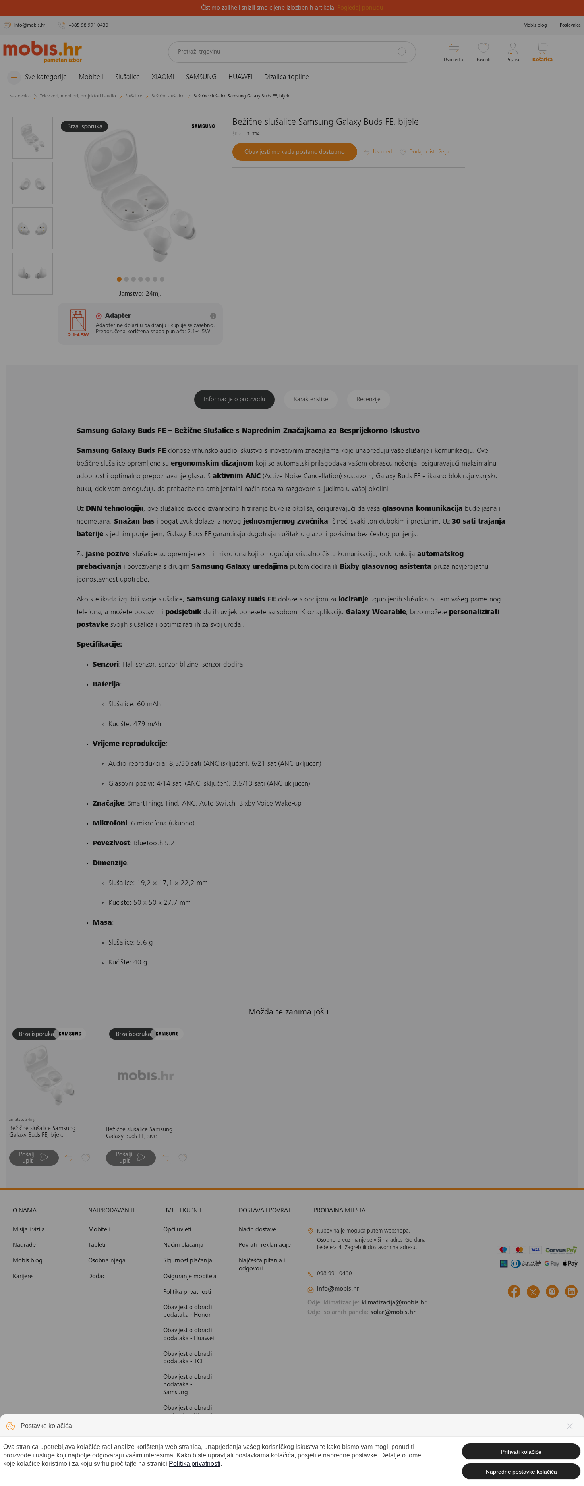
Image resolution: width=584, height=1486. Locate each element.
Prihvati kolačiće (521, 1452)
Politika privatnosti (194, 1463)
